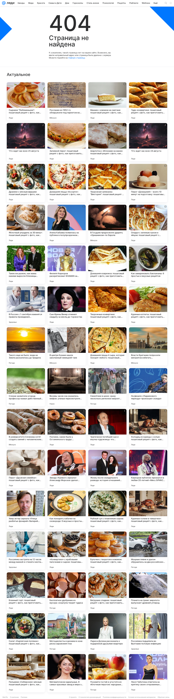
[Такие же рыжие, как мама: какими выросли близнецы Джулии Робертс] (26, 265)
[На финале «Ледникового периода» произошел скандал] (148, 387)
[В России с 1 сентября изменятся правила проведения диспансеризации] (26, 305)
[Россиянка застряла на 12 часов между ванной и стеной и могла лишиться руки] (26, 551)
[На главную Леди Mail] (10, 3)
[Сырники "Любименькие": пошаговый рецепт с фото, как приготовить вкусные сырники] (26, 101)
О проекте (73, 697)
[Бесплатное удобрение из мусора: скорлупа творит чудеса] (67, 591)
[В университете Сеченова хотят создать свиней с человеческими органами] (26, 428)
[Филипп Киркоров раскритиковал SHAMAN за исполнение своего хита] (67, 265)
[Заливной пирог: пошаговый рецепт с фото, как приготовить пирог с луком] (67, 142)
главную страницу (76, 58)
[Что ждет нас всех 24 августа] (148, 142)
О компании (14, 697)
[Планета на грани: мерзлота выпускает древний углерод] (148, 591)
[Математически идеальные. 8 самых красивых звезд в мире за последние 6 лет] (67, 673)
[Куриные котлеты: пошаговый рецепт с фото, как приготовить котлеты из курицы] (148, 305)
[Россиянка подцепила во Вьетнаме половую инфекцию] (148, 632)
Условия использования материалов (142, 697)
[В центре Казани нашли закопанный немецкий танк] (67, 346)
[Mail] (4, 3)
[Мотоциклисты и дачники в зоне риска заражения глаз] (67, 632)
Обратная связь (163, 697)
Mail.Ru (5, 697)
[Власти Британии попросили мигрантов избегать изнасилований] (148, 346)
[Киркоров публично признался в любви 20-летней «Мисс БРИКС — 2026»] (148, 469)
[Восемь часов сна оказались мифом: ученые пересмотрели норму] (67, 387)
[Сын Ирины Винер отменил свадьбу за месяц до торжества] (67, 305)
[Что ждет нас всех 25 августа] (26, 142)
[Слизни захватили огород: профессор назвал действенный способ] (26, 387)
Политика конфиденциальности (114, 697)
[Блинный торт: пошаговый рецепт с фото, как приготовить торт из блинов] (26, 591)
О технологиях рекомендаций (90, 697)
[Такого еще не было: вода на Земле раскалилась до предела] (26, 346)
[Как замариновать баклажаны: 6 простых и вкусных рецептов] (148, 265)
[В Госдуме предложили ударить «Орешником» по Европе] (107, 224)
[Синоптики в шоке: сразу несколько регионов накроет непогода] (107, 387)
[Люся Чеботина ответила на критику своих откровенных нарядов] (148, 673)
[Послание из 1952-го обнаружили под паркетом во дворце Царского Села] (67, 101)
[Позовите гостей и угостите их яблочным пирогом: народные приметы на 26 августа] (107, 673)
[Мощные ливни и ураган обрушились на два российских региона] (148, 551)
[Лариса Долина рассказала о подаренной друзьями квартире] (107, 632)
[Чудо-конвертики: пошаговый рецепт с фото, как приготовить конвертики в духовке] (148, 101)
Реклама (24, 697)
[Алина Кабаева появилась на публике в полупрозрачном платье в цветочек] (67, 224)
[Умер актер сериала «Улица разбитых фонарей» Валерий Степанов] (26, 510)
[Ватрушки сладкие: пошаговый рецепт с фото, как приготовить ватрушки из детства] (107, 591)
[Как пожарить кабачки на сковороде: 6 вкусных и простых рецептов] (67, 510)
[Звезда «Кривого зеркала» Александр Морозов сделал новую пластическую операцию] (67, 469)
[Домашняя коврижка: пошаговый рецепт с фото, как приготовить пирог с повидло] (107, 265)
